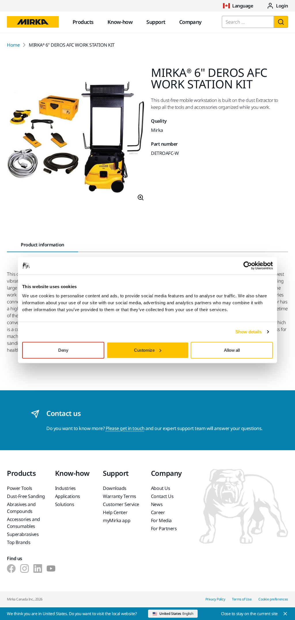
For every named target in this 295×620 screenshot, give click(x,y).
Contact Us (162, 496)
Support (155, 21)
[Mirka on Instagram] (24, 568)
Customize (144, 349)
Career (158, 512)
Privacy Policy (215, 599)
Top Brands (18, 542)
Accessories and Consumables (23, 522)
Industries (65, 488)
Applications (67, 496)
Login (282, 6)
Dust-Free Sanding (26, 496)
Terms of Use (241, 599)
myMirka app (116, 520)
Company (190, 21)
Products (83, 21)
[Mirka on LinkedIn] (37, 568)
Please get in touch (125, 428)
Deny (63, 349)
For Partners (164, 528)
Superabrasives (23, 534)
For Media (161, 520)
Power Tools (19, 488)
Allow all (232, 349)
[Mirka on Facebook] (11, 568)
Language (242, 6)
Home (13, 45)
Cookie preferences (273, 599)
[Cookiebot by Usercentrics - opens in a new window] (247, 265)
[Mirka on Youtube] (51, 568)
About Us (160, 488)
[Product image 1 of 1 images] (75, 136)
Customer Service (121, 504)
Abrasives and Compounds (21, 507)
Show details (248, 331)
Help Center (115, 512)
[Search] (281, 22)
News (156, 504)
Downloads (114, 488)
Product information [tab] (42, 244)
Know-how (120, 21)
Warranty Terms (119, 496)
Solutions (64, 504)
